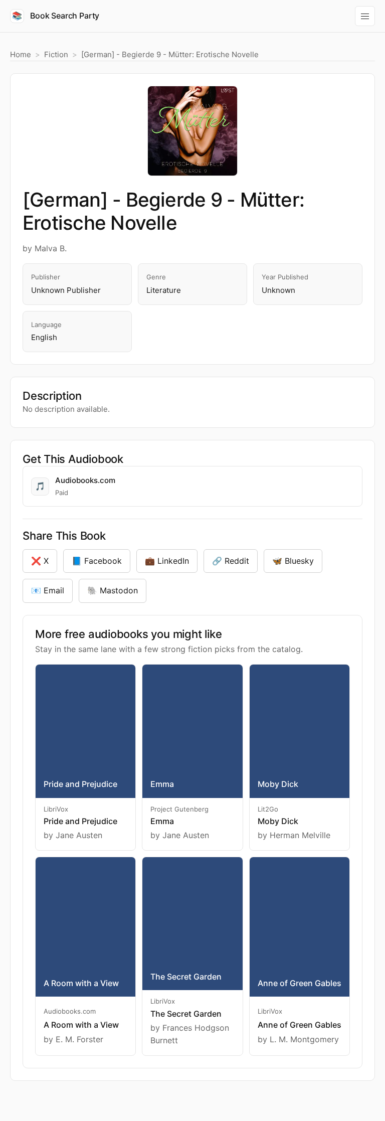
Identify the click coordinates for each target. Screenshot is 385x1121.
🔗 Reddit (230, 561)
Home (20, 54)
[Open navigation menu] (365, 16)
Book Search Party (55, 16)
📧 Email (47, 590)
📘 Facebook (97, 561)
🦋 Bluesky (293, 561)
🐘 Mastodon (112, 590)
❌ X (40, 561)
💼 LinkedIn (167, 561)
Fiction (56, 54)
